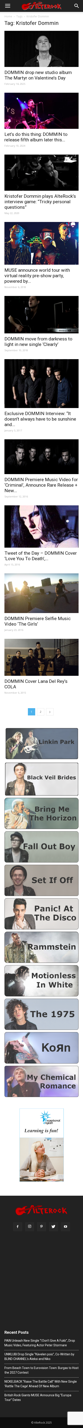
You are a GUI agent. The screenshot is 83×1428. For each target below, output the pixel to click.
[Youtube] (65, 1226)
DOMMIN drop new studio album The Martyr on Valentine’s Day (38, 75)
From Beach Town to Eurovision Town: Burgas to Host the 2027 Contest (41, 1370)
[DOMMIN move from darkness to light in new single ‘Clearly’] (41, 314)
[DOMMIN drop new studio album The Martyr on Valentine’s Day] (41, 49)
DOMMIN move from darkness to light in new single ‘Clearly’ (38, 341)
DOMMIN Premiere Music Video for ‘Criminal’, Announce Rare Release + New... (41, 485)
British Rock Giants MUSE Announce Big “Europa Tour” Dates (37, 1397)
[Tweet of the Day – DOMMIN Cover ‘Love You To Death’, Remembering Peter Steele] (41, 526)
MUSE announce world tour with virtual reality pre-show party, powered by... (37, 276)
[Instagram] (29, 1226)
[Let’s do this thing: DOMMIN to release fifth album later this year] (41, 111)
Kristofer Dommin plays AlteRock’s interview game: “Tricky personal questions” (40, 202)
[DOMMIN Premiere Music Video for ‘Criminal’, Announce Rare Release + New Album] (41, 456)
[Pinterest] (41, 1226)
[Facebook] (17, 1226)
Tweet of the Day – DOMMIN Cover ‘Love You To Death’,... (40, 556)
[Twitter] (53, 1226)
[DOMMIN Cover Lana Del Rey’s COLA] (41, 657)
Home (8, 16)
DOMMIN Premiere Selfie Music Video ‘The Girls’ (37, 621)
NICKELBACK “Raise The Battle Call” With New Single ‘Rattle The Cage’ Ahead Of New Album (40, 1384)
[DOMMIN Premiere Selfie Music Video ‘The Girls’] (41, 593)
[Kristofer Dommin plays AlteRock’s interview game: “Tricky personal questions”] (41, 173)
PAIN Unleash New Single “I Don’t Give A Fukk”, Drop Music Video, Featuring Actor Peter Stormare (39, 1343)
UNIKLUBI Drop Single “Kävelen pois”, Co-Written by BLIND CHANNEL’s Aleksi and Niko (39, 1356)
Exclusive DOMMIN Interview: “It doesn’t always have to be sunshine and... (40, 419)
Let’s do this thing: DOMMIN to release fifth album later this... (36, 137)
